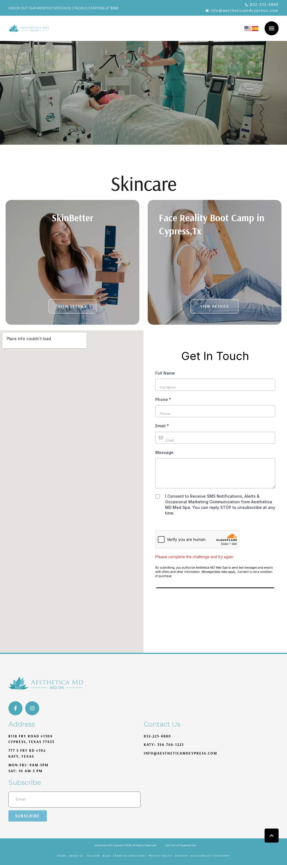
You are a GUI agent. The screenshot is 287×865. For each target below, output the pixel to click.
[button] (262, 5)
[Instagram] (32, 708)
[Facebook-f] (15, 708)
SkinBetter (72, 218)
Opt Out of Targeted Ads (180, 845)
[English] (248, 28)
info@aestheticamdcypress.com (180, 753)
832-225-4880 (157, 736)
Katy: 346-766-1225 (164, 744)
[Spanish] (255, 28)
